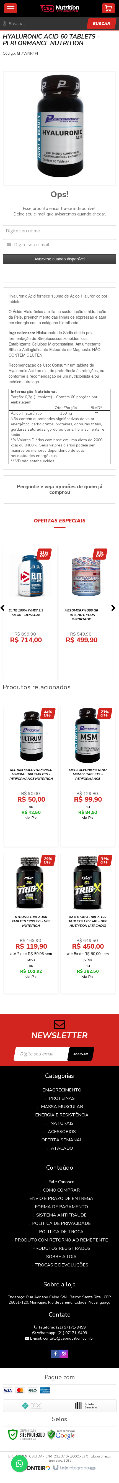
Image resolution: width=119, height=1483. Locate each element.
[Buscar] (101, 23)
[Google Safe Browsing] (61, 1434)
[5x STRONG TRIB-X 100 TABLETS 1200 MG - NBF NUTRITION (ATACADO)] (88, 923)
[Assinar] (80, 1054)
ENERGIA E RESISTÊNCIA (62, 1115)
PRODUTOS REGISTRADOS (61, 1248)
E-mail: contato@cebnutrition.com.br (61, 1338)
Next (113, 609)
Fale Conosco (61, 1182)
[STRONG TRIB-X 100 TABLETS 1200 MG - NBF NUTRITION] (31, 923)
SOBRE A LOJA (61, 1257)
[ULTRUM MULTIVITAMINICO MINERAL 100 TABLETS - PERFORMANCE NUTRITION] (31, 776)
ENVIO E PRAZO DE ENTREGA (61, 1198)
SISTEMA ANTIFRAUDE (61, 1215)
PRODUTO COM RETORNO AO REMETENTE (61, 1240)
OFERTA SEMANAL (62, 1140)
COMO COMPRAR (61, 1190)
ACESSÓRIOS (62, 1132)
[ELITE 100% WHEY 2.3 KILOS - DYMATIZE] (31, 612)
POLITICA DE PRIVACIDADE (61, 1223)
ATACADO (62, 1148)
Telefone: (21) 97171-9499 (61, 1327)
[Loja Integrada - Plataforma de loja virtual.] (73, 1468)
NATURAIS (62, 1123)
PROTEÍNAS (62, 1098)
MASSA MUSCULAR (62, 1107)
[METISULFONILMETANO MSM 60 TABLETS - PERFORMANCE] (88, 776)
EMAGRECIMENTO (61, 1090)
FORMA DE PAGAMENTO (61, 1207)
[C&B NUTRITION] (59, 8)
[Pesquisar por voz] (4, 24)
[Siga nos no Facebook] (55, 1354)
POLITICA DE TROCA (61, 1232)
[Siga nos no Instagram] (64, 1354)
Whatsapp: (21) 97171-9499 (61, 1332)
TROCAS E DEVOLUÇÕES (61, 1265)
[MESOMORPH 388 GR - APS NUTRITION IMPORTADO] (86, 612)
